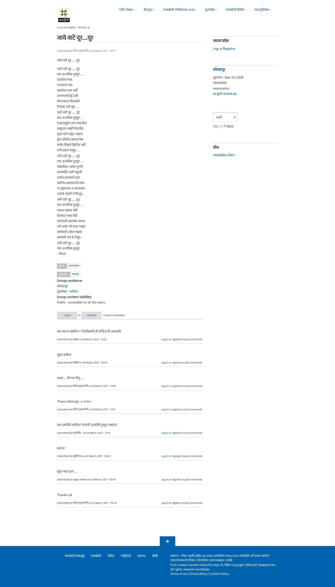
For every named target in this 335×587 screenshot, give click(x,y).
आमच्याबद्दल (217, 560)
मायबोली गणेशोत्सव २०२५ (179, 10)
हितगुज (148, 10)
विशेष (111, 556)
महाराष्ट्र (75, 274)
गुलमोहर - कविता (67, 292)
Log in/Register (224, 49)
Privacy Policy (199, 574)
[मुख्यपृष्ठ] (64, 14)
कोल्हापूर (62, 286)
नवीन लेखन (126, 10)
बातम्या (141, 556)
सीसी (155, 556)
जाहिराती (126, 556)
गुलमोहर (210, 10)
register (91, 315)
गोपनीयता (203, 560)
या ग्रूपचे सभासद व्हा (225, 94)
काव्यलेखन (74, 266)
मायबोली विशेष (235, 10)
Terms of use (178, 574)
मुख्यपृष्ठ (72, 27)
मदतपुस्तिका (261, 10)
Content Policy (219, 574)
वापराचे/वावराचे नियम (182, 560)
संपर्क (229, 560)
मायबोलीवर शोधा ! (224, 155)
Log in (67, 315)
